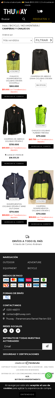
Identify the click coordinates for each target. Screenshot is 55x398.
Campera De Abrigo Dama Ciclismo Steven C (41, 78)
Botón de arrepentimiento (27, 379)
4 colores (14, 71)
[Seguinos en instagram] (5, 330)
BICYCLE (14, 25)
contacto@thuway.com (18, 314)
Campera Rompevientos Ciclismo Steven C (41, 208)
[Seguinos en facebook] (11, 330)
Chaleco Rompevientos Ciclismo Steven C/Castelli (14, 79)
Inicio (5, 25)
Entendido (27, 394)
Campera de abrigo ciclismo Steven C (14, 140)
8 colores (14, 199)
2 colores (41, 126)
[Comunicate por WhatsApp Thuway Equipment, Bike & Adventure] (48, 375)
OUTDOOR (8, 262)
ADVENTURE (34, 262)
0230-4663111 (13, 309)
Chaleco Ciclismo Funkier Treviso (41, 131)
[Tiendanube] (27, 364)
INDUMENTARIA (29, 25)
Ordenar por (7, 35)
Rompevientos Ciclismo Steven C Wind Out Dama (14, 206)
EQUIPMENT (10, 268)
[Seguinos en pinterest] (18, 330)
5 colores (41, 201)
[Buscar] (23, 19)
